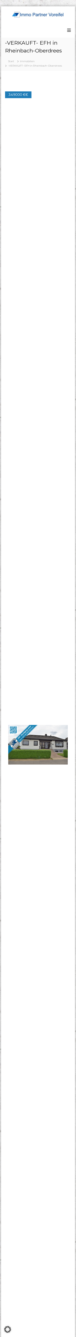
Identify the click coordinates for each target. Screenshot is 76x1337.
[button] (64, 87)
